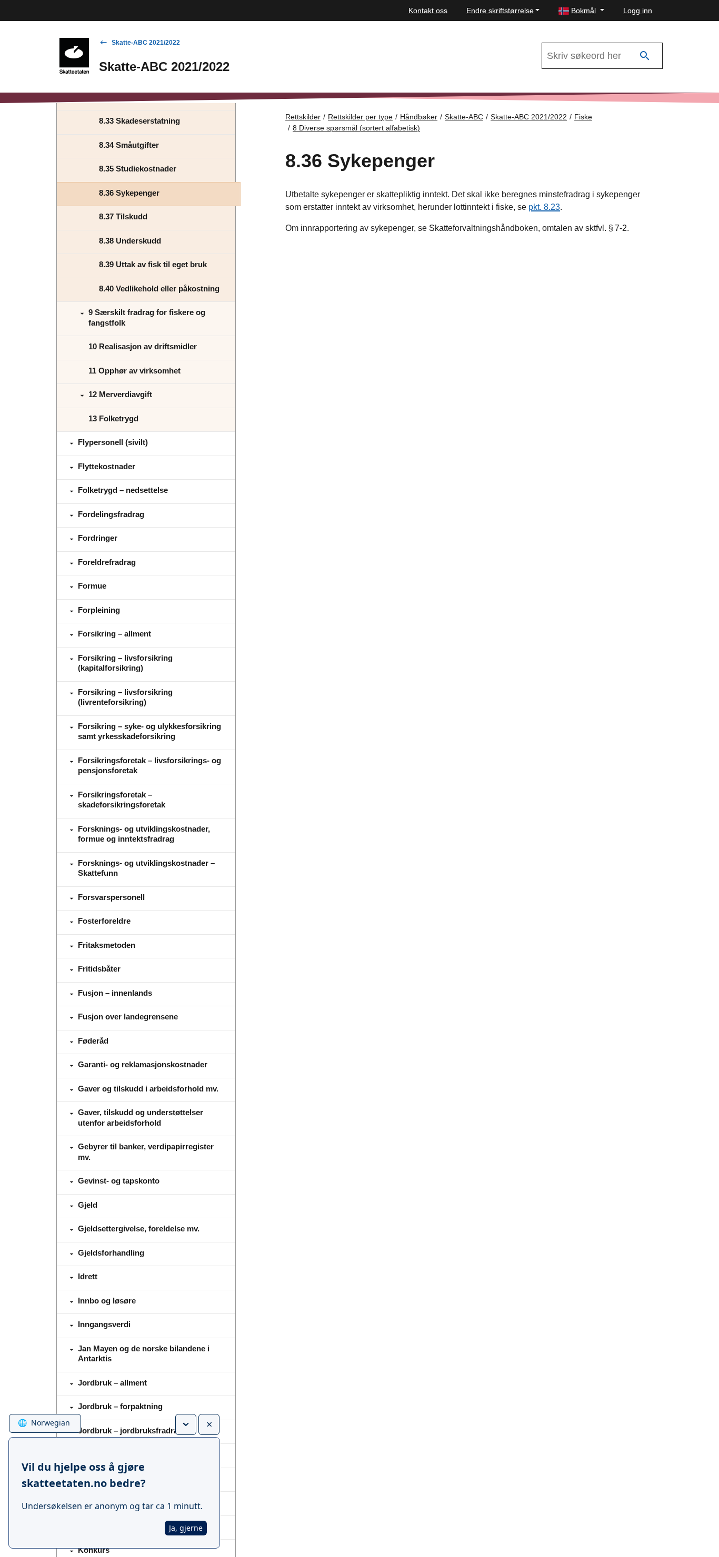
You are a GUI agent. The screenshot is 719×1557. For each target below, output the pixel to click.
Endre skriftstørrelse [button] (500, 10)
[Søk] (645, 56)
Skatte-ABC (464, 117)
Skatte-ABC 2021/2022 (146, 42)
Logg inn (637, 10)
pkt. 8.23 (544, 207)
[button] (581, 10)
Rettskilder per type (360, 117)
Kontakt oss (427, 10)
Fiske (583, 117)
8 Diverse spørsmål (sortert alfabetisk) (356, 128)
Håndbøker (418, 117)
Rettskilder (303, 117)
